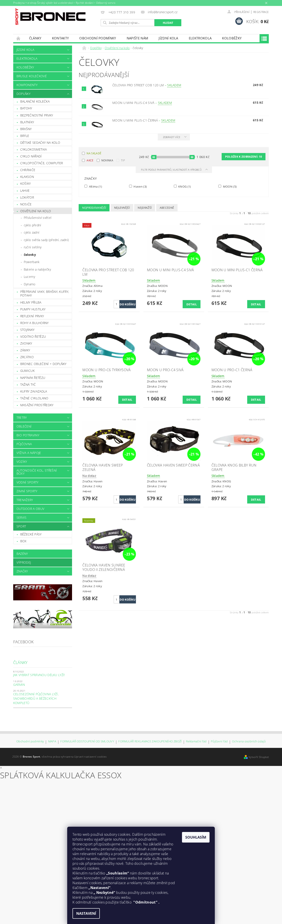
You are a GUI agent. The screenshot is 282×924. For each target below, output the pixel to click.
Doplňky (23, 94)
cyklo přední (32, 225)
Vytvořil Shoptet (259, 757)
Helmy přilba (30, 302)
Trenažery (25, 500)
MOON (229, 186)
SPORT (21, 526)
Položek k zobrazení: (243, 157)
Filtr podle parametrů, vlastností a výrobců (171, 169)
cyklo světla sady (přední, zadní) (46, 240)
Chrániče (27, 170)
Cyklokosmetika (33, 149)
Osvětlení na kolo (35, 211)
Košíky (25, 183)
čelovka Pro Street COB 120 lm (146, 85)
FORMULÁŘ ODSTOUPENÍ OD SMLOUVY (87, 741)
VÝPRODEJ (24, 562)
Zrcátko (27, 357)
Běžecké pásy (31, 534)
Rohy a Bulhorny (34, 323)
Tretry (22, 417)
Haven (140, 186)
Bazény (22, 553)
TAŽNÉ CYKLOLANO (34, 398)
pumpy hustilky (32, 309)
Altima (95, 186)
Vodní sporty (28, 482)
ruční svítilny (32, 247)
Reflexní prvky (32, 316)
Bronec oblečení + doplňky (43, 364)
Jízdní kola (168, 38)
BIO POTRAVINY (28, 435)
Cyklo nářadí (31, 156)
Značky (22, 571)
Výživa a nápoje (29, 453)
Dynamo (29, 284)
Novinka (107, 160)
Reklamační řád (196, 741)
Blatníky (27, 122)
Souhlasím (195, 837)
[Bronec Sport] (50, 16)
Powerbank (32, 262)
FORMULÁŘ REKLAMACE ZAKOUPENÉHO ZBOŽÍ (150, 741)
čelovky (30, 255)
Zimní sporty (27, 491)
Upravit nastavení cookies (90, 756)
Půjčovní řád (219, 741)
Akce (90, 160)
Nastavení (86, 913)
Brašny (26, 129)
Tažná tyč (28, 384)
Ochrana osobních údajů (249, 741)
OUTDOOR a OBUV (30, 509)
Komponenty (27, 85)
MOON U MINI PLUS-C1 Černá (143, 120)
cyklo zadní (31, 232)
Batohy (26, 108)
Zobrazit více (171, 137)
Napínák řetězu (32, 378)
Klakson (27, 177)
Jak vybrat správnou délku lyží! (39, 675)
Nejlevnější (122, 208)
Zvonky (26, 343)
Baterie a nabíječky (37, 269)
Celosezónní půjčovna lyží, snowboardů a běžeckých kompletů (36, 698)
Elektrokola (200, 38)
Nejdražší (145, 208)
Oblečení (24, 426)
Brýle (24, 136)
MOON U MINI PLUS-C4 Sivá (142, 103)
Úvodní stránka (18, 38)
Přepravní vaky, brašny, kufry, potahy (44, 294)
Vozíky (22, 461)
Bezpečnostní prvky (36, 115)
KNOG (184, 186)
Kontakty (60, 38)
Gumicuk (27, 371)
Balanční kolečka (35, 101)
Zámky (25, 350)
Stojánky (27, 330)
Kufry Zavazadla (33, 391)
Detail (191, 304)
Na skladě (94, 153)
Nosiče (26, 204)
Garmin (19, 684)
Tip (123, 160)
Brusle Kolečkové (32, 76)
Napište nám (137, 38)
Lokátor (27, 197)
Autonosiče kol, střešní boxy (37, 472)
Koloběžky (231, 38)
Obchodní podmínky (97, 38)
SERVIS (22, 517)
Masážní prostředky (37, 405)
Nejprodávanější (94, 208)
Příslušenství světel (37, 218)
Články (35, 38)
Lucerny (29, 277)
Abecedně (167, 208)
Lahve (25, 190)
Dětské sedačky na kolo (40, 142)
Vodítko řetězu (33, 336)
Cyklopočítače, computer (41, 163)
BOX (23, 541)
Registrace (261, 12)
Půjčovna (24, 444)
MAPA (52, 741)
